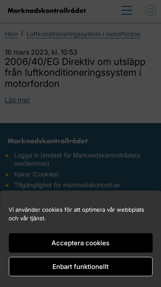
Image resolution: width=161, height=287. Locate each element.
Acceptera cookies (80, 243)
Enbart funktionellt (80, 266)
